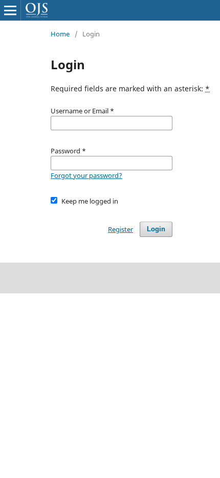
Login (156, 229)
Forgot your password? (86, 175)
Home (60, 33)
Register (120, 229)
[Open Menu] (10, 10)
